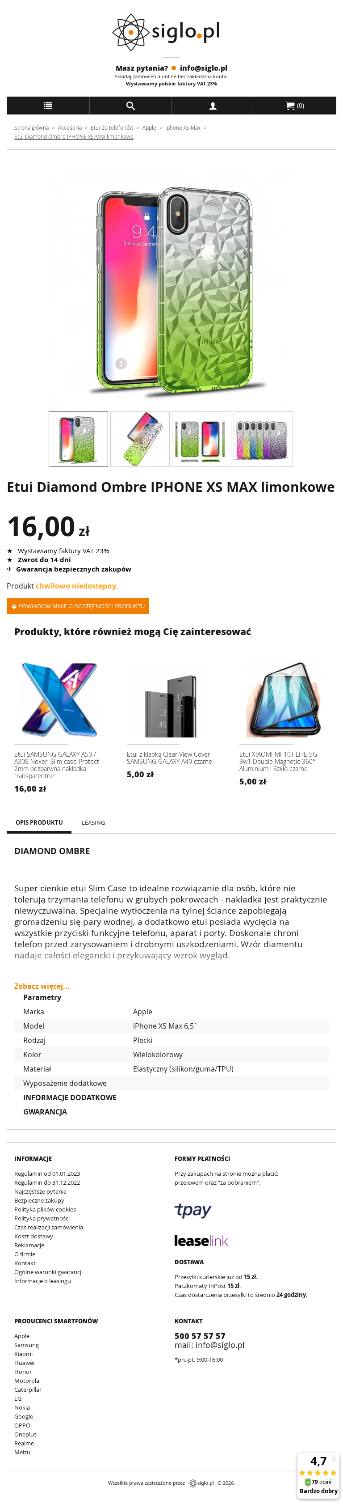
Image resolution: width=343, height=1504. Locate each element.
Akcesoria (70, 127)
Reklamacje (29, 1245)
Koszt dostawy (33, 1236)
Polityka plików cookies (45, 1209)
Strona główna (31, 127)
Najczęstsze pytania (40, 1191)
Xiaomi (23, 1354)
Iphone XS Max (183, 127)
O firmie (24, 1254)
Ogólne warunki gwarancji (48, 1272)
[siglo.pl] (171, 32)
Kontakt (25, 1263)
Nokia (22, 1407)
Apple (149, 127)
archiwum (22, 1500)
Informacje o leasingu (42, 1281)
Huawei (24, 1363)
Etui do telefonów (112, 127)
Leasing (93, 822)
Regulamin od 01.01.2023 (47, 1173)
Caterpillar (28, 1389)
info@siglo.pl (203, 68)
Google (23, 1416)
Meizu (22, 1452)
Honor (23, 1372)
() (299, 105)
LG (17, 1398)
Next (301, 288)
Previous (42, 288)
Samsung (26, 1345)
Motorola (26, 1381)
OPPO (22, 1425)
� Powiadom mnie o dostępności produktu (78, 606)
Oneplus (25, 1434)
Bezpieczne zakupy (39, 1200)
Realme (24, 1443)
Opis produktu (39, 822)
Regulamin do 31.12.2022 (47, 1182)
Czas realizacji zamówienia (48, 1227)
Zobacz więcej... (42, 982)
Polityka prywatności (42, 1218)
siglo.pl (200, 1483)
